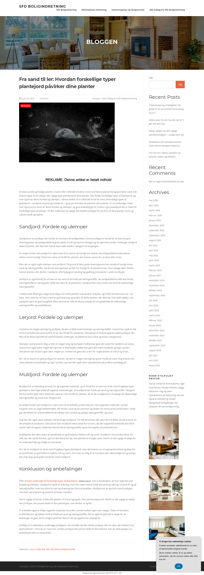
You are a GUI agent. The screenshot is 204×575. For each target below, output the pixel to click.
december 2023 (156, 330)
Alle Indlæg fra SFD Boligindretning (167, 9)
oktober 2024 (155, 290)
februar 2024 (155, 320)
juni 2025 (153, 250)
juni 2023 (153, 360)
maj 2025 (153, 255)
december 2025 (156, 225)
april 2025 (154, 260)
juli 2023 (153, 355)
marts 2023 (154, 365)
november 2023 (156, 335)
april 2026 (154, 205)
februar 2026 (155, 215)
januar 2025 (155, 275)
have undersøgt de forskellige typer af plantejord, (52, 480)
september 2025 (157, 235)
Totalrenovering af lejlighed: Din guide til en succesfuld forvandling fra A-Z (166, 109)
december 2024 (156, 280)
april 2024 (154, 310)
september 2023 (157, 345)
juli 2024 (153, 300)
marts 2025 (154, 265)
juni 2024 (153, 305)
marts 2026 (154, 210)
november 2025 (156, 230)
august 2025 (155, 240)
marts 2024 (154, 315)
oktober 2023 (155, 340)
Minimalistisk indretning (94, 9)
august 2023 (155, 350)
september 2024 (157, 295)
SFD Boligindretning (42, 6)
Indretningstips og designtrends (128, 9)
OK (178, 566)
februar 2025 (155, 270)
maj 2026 (153, 200)
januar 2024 (155, 325)
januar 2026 (155, 220)
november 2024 (156, 285)
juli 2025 (153, 245)
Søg (151, 77)
